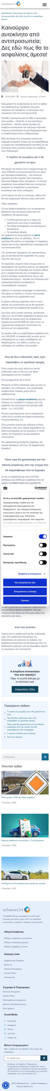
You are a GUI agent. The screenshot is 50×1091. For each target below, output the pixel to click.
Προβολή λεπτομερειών (30, 574)
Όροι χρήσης (8, 1008)
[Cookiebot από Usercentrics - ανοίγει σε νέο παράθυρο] (35, 488)
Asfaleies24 (6, 13)
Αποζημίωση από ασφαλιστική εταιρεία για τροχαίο (23, 883)
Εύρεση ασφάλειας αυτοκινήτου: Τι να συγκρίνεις (22, 840)
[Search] (45, 756)
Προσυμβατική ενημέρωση (14, 1000)
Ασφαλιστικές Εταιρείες (14, 960)
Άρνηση (25, 600)
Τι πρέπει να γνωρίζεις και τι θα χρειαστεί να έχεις (26, 712)
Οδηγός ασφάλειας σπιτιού (16, 946)
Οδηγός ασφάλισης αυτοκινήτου (18, 938)
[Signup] (43, 1058)
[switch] (43, 545)
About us (8, 965)
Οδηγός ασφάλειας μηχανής (16, 942)
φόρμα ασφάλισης (28, 399)
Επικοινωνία (9, 977)
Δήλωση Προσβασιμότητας (14, 1004)
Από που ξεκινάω (14, 737)
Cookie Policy (10, 973)
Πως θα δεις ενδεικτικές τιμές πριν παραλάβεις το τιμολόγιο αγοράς (22, 719)
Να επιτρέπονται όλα (25, 582)
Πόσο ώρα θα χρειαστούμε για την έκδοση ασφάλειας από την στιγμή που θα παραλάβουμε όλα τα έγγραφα (25, 727)
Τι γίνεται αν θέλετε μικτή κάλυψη (21, 733)
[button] (44, 4)
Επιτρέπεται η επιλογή (25, 591)
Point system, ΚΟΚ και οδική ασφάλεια (18, 797)
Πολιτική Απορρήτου (13, 969)
